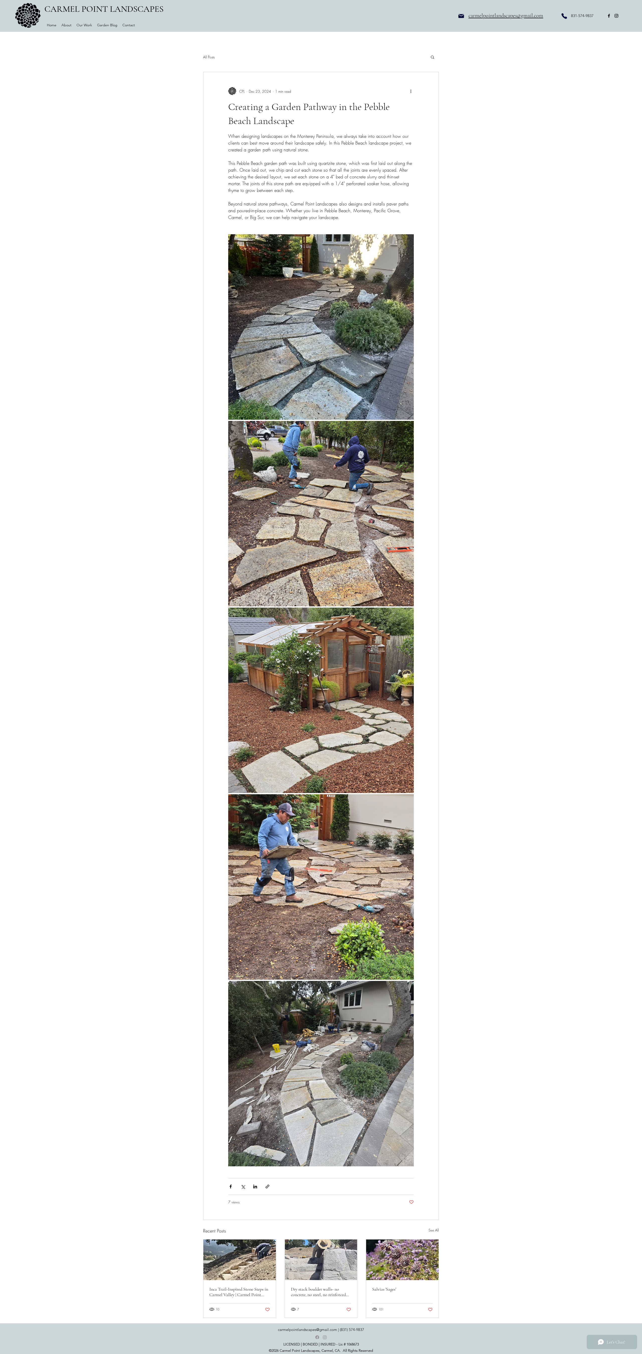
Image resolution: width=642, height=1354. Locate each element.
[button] (432, 57)
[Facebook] (317, 1337)
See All (434, 1230)
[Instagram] (324, 1337)
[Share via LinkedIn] (255, 1186)
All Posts (209, 57)
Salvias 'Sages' (384, 1289)
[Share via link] (267, 1186)
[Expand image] (321, 327)
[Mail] (461, 16)
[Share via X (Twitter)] (242, 1186)
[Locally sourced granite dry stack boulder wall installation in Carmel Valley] (321, 1259)
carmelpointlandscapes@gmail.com (505, 15)
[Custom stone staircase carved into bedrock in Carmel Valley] (239, 1259)
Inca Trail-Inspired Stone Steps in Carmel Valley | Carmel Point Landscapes (238, 1291)
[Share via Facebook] (230, 1186)
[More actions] (411, 91)
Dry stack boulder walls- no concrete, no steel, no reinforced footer (318, 1291)
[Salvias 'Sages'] (402, 1259)
